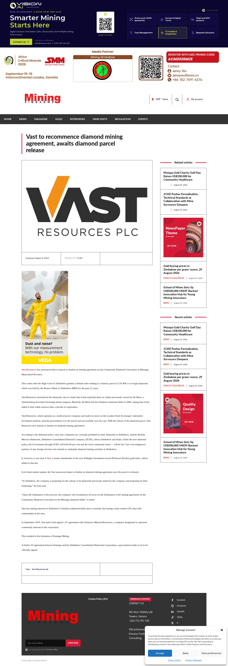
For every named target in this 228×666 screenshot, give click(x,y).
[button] (221, 630)
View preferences (211, 653)
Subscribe (73, 643)
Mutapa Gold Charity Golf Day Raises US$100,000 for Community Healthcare (182, 176)
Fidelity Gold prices (173, 278)
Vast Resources (29, 369)
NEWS (203, 152)
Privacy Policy (174, 660)
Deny (186, 653)
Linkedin (180, 612)
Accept (160, 653)
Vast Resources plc (40, 569)
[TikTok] (172, 617)
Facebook (181, 600)
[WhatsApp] (128, 258)
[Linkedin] (107, 258)
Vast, (49, 458)
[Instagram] (172, 606)
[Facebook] (114, 258)
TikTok (180, 617)
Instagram (181, 606)
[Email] (135, 258)
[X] (121, 258)
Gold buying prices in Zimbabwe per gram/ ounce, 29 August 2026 (182, 269)
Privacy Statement (194, 660)
